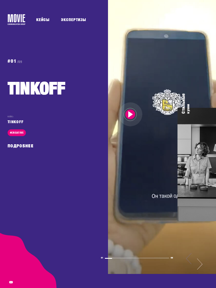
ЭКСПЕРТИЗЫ (73, 19)
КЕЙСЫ (43, 19)
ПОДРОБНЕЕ (20, 145)
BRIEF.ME (189, 19)
